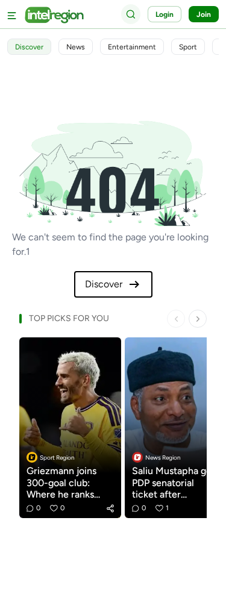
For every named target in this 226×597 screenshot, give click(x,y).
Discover (103, 284)
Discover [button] (29, 47)
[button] (110, 508)
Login (164, 14)
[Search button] (130, 13)
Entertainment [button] (132, 47)
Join (203, 14)
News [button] (75, 47)
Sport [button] (188, 47)
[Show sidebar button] (12, 14)
